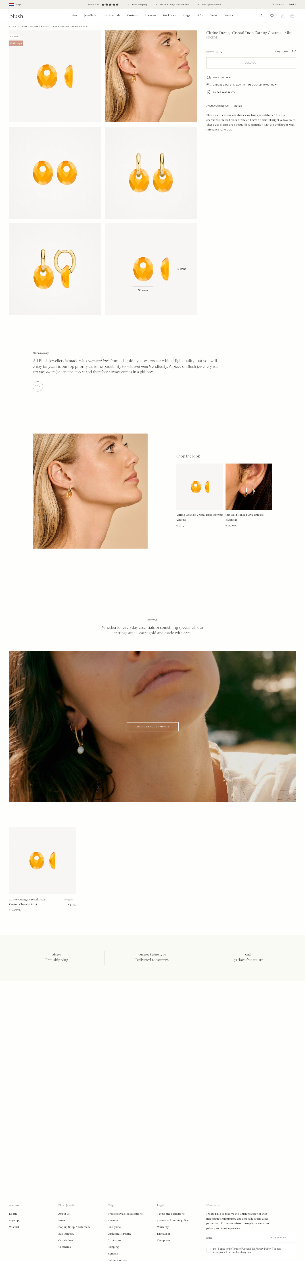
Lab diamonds (111, 15)
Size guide (114, 1227)
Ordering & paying (120, 1233)
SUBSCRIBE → (280, 1237)
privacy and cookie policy (172, 1220)
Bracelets (150, 15)
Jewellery (90, 15)
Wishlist (14, 1227)
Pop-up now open (211, 4)
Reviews (113, 1220)
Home (12, 26)
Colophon (163, 1240)
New (74, 15)
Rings (186, 15)
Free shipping (139, 4)
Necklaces (169, 15)
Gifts (200, 15)
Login (13, 1213)
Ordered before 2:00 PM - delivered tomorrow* (245, 85)
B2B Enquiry (66, 1233)
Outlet (214, 15)
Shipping (113, 1246)
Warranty (163, 1227)
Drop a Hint (282, 51)
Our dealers (278, 4)
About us (64, 1213)
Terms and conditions (171, 1213)
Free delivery (222, 77)
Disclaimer (163, 1233)
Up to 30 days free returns (174, 4)
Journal (229, 15)
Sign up (14, 1220)
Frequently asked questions (125, 1213)
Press (61, 1220)
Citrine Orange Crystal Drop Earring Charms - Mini (27, 902)
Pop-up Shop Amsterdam (74, 1227)
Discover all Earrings (153, 727)
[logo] (16, 16)
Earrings (132, 15)
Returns (113, 1253)
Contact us (114, 1240)
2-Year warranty (224, 92)
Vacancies (64, 1246)
